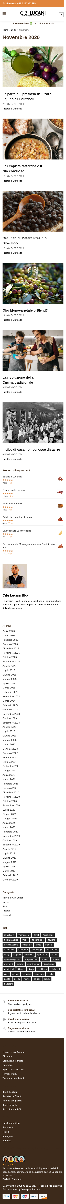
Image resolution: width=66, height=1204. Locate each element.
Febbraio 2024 (10, 705)
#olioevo (29, 954)
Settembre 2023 (11, 722)
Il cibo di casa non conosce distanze (31, 449)
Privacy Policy (10, 1073)
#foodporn (23, 950)
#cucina (51, 940)
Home (5, 30)
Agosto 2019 (9, 849)
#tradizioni (9, 969)
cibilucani (55, 969)
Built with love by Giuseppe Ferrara (21, 1189)
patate (7, 979)
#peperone (42, 954)
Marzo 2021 (9, 779)
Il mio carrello (10, 1105)
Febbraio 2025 (10, 692)
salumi (37, 979)
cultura (15, 974)
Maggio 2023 (10, 740)
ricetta (17, 979)
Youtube (7, 1140)
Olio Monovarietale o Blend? (25, 310)
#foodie (48, 945)
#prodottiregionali (12, 959)
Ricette (6, 910)
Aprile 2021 (9, 775)
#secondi (8, 964)
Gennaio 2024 (10, 709)
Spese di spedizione (13, 1069)
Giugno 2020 (9, 814)
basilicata (42, 969)
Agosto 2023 (9, 727)
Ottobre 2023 (10, 718)
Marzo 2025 (9, 687)
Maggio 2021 (10, 770)
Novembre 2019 (11, 836)
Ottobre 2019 (10, 840)
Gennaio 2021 (10, 788)
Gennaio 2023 (10, 748)
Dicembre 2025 (11, 648)
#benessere (23, 935)
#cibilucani (48, 935)
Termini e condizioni (13, 1078)
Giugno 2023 (9, 735)
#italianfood (52, 950)
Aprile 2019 (9, 866)
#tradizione (49, 964)
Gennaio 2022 (10, 753)
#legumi (17, 954)
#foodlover (9, 950)
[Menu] (8, 13)
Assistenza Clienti (12, 1096)
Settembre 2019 (11, 844)
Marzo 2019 (9, 871)
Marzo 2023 (9, 744)
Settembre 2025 (11, 661)
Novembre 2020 (11, 796)
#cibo (25, 940)
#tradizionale (33, 964)
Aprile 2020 (9, 823)
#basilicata (9, 935)
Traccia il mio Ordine (14, 1052)
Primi (5, 906)
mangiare (39, 974)
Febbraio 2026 (10, 639)
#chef (36, 935)
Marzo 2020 (9, 827)
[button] (60, 14)
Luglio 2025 (9, 670)
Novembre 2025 (11, 652)
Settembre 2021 (11, 766)
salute (47, 979)
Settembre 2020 (11, 805)
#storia (20, 964)
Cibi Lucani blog (11, 1123)
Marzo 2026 (9, 635)
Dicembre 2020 (11, 792)
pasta (50, 974)
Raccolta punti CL (12, 1109)
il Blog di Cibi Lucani (13, 897)
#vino (31, 969)
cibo (6, 974)
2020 (13, 30)
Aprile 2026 (9, 631)
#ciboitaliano (38, 940)
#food (38, 945)
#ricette (56, 959)
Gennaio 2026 (10, 644)
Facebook (8, 1127)
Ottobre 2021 (10, 762)
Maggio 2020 (10, 818)
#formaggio (37, 950)
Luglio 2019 (9, 853)
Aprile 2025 (9, 683)
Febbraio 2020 (10, 831)
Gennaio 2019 (10, 879)
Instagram (8, 1136)
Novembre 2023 (11, 714)
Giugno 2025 (9, 674)
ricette (27, 979)
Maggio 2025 (10, 679)
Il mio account (10, 1091)
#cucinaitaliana (11, 945)
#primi (54, 954)
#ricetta (45, 959)
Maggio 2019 (10, 862)
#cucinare (27, 945)
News (5, 902)
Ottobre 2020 (10, 801)
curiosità (27, 974)
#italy (6, 954)
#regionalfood (31, 959)
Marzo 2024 (9, 700)
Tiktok (6, 1131)
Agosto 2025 (9, 666)
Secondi (7, 915)
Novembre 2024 (11, 696)
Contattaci (8, 1065)
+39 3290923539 (26, 3)
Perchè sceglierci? (12, 1100)
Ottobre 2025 (10, 657)
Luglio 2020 (9, 809)
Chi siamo (8, 1056)
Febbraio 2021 (10, 783)
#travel (21, 969)
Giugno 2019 (9, 857)
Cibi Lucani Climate (13, 1060)
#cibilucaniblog (11, 940)
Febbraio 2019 (10, 875)
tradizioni (8, 984)
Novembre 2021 (11, 757)
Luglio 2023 (9, 731)
